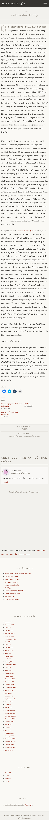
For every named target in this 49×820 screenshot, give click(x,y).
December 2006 (10, 739)
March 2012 (8, 693)
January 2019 (9, 630)
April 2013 (8, 670)
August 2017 (9, 650)
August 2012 (9, 690)
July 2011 (8, 704)
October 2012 (9, 685)
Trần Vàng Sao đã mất (12, 599)
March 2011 (8, 707)
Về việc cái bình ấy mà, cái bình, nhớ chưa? (18, 573)
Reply (6, 482)
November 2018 (10, 633)
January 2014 (9, 662)
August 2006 (9, 750)
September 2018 (10, 639)
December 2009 (10, 713)
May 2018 (8, 645)
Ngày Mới (8, 778)
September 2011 (10, 699)
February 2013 (9, 673)
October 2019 (9, 625)
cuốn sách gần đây (24, 230)
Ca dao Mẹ (8, 773)
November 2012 (10, 682)
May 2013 (8, 667)
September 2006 (10, 747)
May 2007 (8, 730)
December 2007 (10, 719)
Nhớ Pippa (8, 588)
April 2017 (8, 653)
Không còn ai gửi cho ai (12, 579)
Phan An (28, 804)
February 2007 (9, 733)
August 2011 (9, 702)
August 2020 (9, 622)
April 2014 (8, 659)
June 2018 (8, 642)
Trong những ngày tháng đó (14, 591)
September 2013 (10, 665)
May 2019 (8, 627)
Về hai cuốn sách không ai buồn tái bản (24, 435)
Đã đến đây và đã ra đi (11, 582)
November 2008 (10, 716)
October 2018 (9, 636)
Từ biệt (27, 404)
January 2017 (9, 656)
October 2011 (9, 696)
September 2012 (10, 687)
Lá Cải (7, 776)
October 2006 (9, 744)
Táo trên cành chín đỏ (12, 576)
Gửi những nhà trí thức (12, 594)
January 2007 (9, 736)
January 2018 (9, 647)
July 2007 (8, 727)
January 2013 (9, 676)
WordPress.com (24, 818)
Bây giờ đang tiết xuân (12, 585)
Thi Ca (7, 781)
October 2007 (9, 722)
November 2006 (10, 742)
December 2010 (10, 710)
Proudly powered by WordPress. (17, 815)
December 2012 (10, 679)
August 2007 (9, 724)
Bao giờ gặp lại (9, 596)
